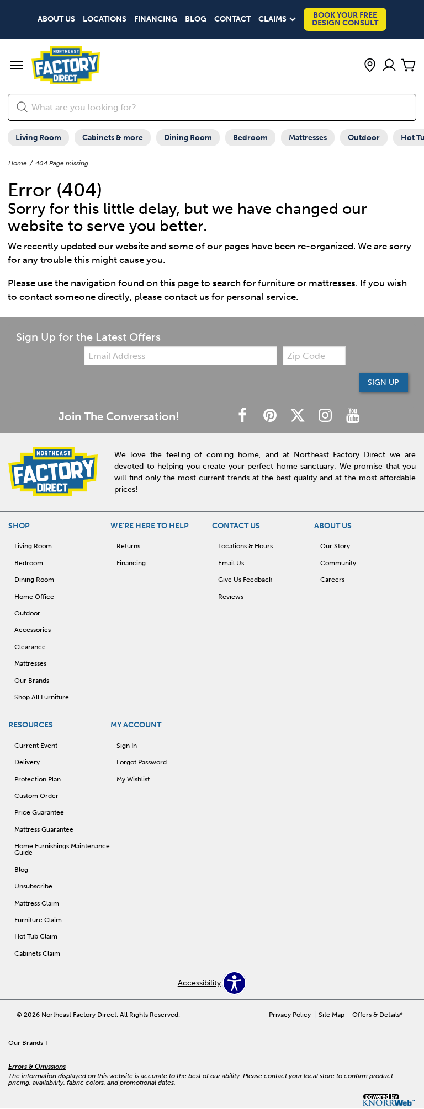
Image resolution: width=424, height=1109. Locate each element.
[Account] (389, 65)
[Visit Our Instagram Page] (326, 416)
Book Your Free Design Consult (345, 19)
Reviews (230, 597)
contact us (186, 296)
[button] (16, 66)
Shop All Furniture (41, 697)
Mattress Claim (36, 903)
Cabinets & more (112, 137)
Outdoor (364, 137)
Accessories (32, 630)
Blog (195, 19)
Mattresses (308, 137)
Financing (155, 19)
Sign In (126, 745)
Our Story (335, 546)
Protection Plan (37, 779)
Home (17, 163)
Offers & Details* (377, 1015)
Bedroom (250, 137)
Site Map (331, 1015)
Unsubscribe (33, 886)
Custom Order (36, 796)
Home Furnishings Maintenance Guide (62, 849)
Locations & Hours (245, 546)
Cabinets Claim (37, 953)
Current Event (35, 745)
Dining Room (188, 137)
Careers (332, 579)
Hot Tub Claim (35, 936)
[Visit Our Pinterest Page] (271, 416)
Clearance (30, 647)
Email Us (231, 563)
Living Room (38, 137)
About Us (56, 19)
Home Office (34, 597)
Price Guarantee (39, 812)
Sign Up (383, 382)
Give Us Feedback (245, 579)
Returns (128, 546)
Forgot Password (141, 762)
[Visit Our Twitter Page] (299, 416)
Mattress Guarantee (43, 829)
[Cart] (408, 65)
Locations (104, 19)
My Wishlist (133, 779)
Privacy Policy (290, 1015)
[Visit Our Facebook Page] (243, 416)
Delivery (27, 762)
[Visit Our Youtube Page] (353, 416)
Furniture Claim (38, 920)
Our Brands (31, 680)
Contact (232, 19)
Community (338, 563)
